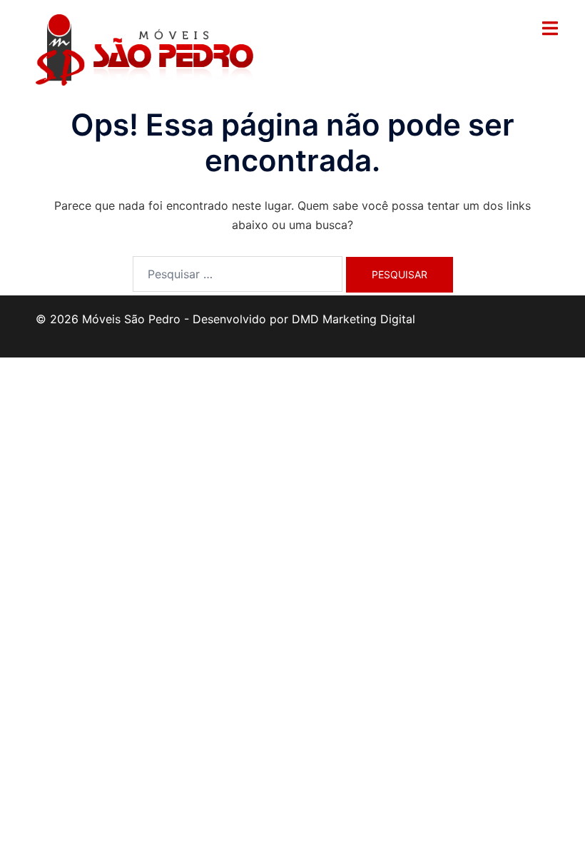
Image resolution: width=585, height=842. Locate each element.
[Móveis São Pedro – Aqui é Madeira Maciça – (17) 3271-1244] (144, 48)
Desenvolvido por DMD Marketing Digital (304, 319)
